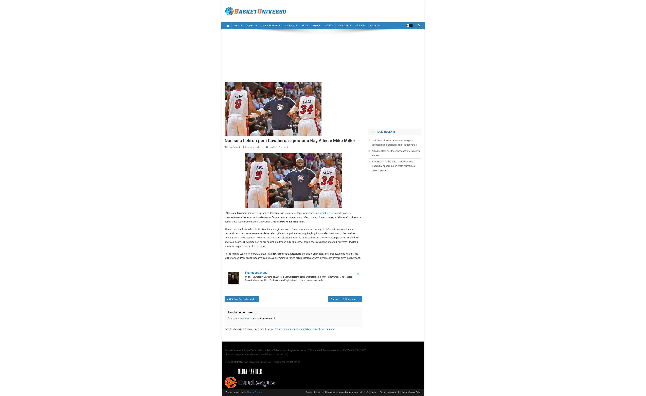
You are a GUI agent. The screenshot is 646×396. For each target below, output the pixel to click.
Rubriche (360, 25)
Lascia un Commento (279, 147)
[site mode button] (409, 25)
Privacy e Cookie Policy (410, 392)
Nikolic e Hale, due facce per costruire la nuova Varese (396, 153)
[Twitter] (358, 274)
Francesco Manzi (254, 147)
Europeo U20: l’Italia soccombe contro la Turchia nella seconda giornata (346, 299)
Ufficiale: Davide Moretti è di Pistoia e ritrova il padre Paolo (244, 299)
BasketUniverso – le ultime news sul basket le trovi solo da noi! (334, 392)
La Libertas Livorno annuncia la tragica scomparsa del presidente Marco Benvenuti (394, 142)
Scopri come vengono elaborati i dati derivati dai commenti (305, 329)
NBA (236, 25)
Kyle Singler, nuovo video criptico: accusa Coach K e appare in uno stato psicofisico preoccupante (393, 166)
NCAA (305, 25)
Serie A (250, 25)
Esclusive (375, 25)
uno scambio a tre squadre (329, 213)
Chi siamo (371, 392)
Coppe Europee (269, 25)
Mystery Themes (254, 392)
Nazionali (343, 25)
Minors (329, 25)
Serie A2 (289, 25)
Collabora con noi (388, 392)
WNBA (316, 25)
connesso (245, 318)
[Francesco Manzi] (233, 277)
